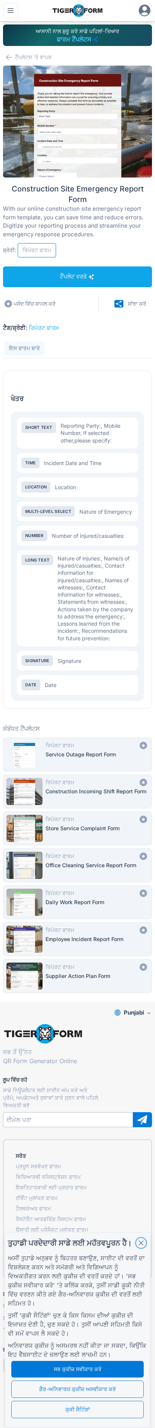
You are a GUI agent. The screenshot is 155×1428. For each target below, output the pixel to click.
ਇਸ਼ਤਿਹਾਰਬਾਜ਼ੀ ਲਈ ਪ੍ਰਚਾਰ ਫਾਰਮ (51, 1187)
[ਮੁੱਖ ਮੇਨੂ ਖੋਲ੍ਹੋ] (10, 10)
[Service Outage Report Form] (77, 754)
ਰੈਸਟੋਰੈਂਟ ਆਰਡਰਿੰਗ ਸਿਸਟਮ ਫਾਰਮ (51, 1219)
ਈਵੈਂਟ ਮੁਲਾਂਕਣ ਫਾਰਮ (37, 1198)
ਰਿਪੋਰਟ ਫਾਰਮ (44, 327)
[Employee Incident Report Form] (77, 939)
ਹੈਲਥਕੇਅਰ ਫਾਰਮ (33, 1208)
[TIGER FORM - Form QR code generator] (77, 10)
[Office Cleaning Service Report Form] (77, 865)
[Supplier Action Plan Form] (77, 976)
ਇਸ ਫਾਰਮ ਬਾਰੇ (24, 348)
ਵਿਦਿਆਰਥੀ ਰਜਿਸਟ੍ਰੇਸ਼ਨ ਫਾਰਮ (48, 1177)
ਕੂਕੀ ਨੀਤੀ (133, 1285)
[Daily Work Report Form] (77, 902)
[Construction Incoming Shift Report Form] (77, 791)
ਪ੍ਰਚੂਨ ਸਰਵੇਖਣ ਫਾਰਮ (38, 1166)
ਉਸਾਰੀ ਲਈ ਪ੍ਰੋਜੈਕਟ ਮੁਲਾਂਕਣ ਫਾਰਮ (52, 1229)
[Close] (141, 1243)
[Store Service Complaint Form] (77, 828)
